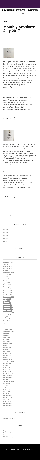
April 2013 (6, 391)
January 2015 (7, 357)
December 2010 (8, 405)
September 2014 (8, 361)
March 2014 (7, 371)
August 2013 (7, 383)
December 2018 (8, 291)
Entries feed (7, 433)
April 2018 (6, 301)
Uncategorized (9, 418)
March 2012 (7, 401)
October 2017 (7, 311)
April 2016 (6, 341)
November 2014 (8, 359)
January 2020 (7, 264)
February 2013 (8, 393)
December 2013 (8, 375)
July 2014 (6, 365)
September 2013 (8, 381)
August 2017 (7, 315)
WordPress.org (8, 437)
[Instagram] (20, 4)
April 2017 (6, 323)
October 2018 (7, 295)
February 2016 (8, 343)
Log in (5, 431)
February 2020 (8, 262)
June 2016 (6, 337)
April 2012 (6, 399)
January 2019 (7, 289)
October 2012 (7, 397)
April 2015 (6, 351)
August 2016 (7, 333)
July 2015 (6, 349)
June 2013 (6, 387)
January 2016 (7, 345)
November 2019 (8, 268)
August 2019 (7, 274)
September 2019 (8, 272)
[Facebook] (15, 4)
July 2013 (6, 385)
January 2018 (7, 305)
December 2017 (8, 307)
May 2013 (6, 389)
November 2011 (8, 403)
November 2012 (8, 395)
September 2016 (8, 331)
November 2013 (8, 377)
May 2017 (6, 321)
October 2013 (7, 379)
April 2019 (6, 283)
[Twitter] (24, 4)
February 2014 (8, 373)
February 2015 (8, 355)
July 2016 (6, 335)
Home (6, 21)
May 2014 (6, 369)
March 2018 (7, 303)
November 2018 (8, 293)
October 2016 (7, 329)
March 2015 (7, 353)
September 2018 (8, 297)
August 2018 (7, 299)
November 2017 (8, 309)
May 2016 (6, 339)
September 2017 (8, 313)
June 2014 (6, 367)
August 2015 (7, 347)
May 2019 (6, 280)
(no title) (5, 229)
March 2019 (7, 285)
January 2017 (7, 325)
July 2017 (6, 317)
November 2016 (8, 327)
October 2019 (7, 270)
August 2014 (7, 363)
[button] (23, 13)
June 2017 (6, 319)
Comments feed (8, 435)
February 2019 (8, 287)
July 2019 (6, 276)
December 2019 (8, 266)
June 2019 (6, 278)
